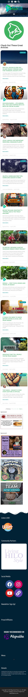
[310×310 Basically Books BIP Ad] (12, 457)
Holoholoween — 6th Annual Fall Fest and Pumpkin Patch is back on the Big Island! (13, 104)
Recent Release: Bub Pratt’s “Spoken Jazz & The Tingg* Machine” (12, 211)
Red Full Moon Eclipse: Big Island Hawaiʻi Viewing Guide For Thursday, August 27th (13, 69)
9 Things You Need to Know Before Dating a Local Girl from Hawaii (12, 318)
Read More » (6, 78)
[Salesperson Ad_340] (12, 504)
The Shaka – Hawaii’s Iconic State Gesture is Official (12, 391)
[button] (14, 14)
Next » (20, 409)
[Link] (18, 593)
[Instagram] (9, 2)
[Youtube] (15, 2)
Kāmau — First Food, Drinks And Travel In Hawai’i (14, 284)
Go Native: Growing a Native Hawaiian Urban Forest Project (14, 248)
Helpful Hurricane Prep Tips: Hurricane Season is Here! (13, 176)
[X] (12, 428)
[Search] (19, 2)
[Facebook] (12, 2)
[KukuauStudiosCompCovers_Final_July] (12, 480)
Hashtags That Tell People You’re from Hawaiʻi (12, 355)
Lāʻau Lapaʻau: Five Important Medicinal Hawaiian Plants (13, 141)
